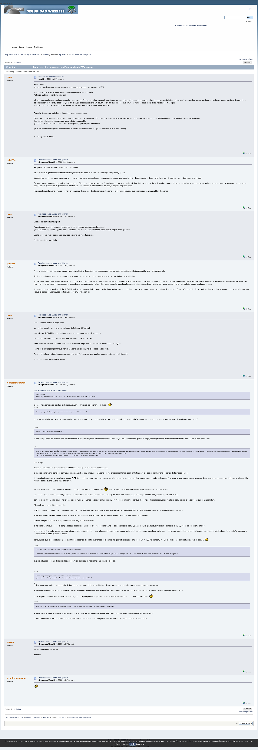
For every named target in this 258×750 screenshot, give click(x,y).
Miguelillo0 (62, 55)
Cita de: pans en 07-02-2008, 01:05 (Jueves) (50, 390)
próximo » (249, 59)
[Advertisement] (129, 39)
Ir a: (237, 723)
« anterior (242, 59)
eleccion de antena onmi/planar (51, 77)
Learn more (141, 744)
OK (132, 744)
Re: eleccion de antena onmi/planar (53, 160)
